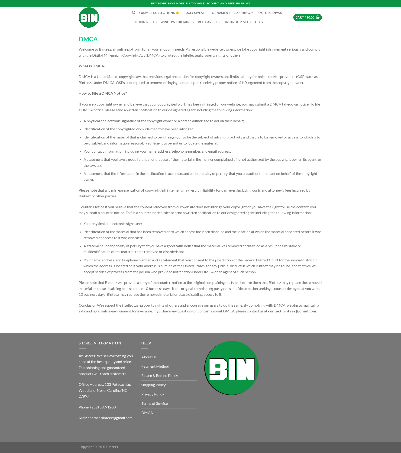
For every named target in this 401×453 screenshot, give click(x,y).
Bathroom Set (236, 22)
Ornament (221, 13)
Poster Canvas (269, 13)
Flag (259, 22)
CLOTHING (241, 13)
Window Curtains (176, 22)
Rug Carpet (207, 22)
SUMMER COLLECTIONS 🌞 (159, 13)
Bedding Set (144, 22)
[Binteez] (102, 17)
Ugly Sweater (197, 13)
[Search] (134, 12)
